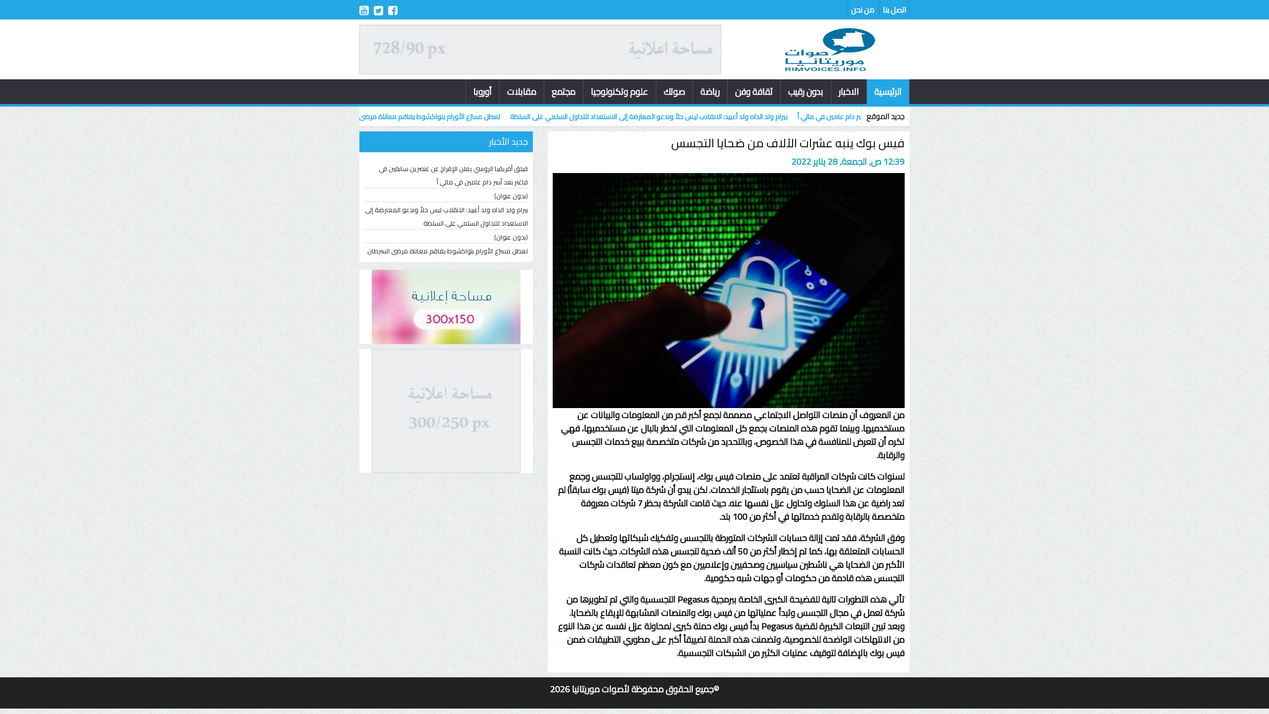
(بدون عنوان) (511, 196)
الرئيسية (888, 91)
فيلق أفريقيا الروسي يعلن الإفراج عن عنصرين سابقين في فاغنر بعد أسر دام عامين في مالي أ (453, 175)
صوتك (674, 91)
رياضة (710, 91)
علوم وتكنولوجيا (619, 91)
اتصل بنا (894, 9)
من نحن (862, 9)
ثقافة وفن (754, 91)
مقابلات (521, 91)
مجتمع (564, 91)
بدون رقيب (805, 91)
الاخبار (849, 91)
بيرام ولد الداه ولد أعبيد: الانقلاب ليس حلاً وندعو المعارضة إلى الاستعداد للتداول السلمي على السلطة (686, 116)
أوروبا (482, 91)
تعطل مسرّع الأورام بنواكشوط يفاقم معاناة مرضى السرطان (455, 116)
